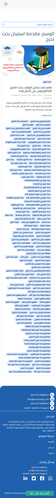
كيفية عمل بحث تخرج (41, 288)
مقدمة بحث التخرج (19, 312)
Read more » (46, 115)
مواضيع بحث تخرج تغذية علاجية (37, 343)
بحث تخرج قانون (17, 204)
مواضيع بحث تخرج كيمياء (17, 354)
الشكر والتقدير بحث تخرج (21, 131)
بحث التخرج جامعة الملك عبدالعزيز (36, 152)
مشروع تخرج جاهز (22, 305)
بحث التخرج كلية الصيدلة (40, 156)
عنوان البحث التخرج (42, 260)
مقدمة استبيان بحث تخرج (40, 312)
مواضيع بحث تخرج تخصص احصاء (37, 340)
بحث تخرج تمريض (25, 166)
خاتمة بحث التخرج (43, 235)
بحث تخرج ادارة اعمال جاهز (39, 162)
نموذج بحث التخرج (43, 368)
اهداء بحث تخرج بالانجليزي (24, 138)
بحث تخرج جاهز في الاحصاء (22, 173)
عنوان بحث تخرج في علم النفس (38, 263)
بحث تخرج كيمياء (22, 211)
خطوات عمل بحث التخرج (40, 239)
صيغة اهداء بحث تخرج (21, 243)
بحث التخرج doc (23, 145)
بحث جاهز (9, 215)
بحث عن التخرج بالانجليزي (25, 218)
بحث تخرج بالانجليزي (42, 166)
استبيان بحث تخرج (43, 124)
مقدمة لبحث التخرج (23, 319)
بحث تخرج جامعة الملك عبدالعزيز (37, 170)
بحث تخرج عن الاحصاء (41, 183)
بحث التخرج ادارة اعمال (41, 149)
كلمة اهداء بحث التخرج (41, 267)
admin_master (20, 95)
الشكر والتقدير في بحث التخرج (38, 135)
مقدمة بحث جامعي (42, 319)
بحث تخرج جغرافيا (43, 176)
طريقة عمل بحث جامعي (40, 256)
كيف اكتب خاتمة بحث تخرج (39, 281)
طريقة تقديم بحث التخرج (23, 246)
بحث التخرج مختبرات (24, 159)
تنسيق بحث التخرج (42, 232)
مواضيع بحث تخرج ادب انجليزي (38, 333)
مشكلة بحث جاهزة (22, 308)
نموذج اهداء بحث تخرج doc (18, 364)
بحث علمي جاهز (43, 218)
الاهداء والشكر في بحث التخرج (18, 128)
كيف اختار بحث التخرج (14, 270)
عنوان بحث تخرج (26, 260)
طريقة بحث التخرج (43, 246)
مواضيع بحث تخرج (24, 322)
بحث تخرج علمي (27, 176)
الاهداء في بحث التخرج (41, 128)
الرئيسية (51, 442)
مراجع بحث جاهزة (25, 298)
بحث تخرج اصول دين (19, 162)
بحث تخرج (47, 81)
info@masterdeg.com (38, 399)
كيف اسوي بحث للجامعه (40, 277)
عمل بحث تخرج (12, 256)
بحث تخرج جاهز (16, 170)
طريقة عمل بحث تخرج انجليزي (38, 253)
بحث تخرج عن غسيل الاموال (39, 190)
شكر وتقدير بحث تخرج (20, 239)
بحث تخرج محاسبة (23, 215)
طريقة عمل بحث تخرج (26, 249)
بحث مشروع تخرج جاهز (30, 222)
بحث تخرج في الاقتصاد (15, 197)
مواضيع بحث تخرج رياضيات (39, 347)
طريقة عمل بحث (43, 249)
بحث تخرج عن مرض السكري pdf (37, 194)
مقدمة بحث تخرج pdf (25, 316)
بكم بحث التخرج (23, 229)
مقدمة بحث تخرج (43, 316)
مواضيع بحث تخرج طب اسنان (38, 350)
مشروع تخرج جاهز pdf (41, 308)
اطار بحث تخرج (28, 124)
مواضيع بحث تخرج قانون (40, 354)
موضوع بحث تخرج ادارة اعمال (20, 361)
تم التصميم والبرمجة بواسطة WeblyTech (21, 493)
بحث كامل (46, 222)
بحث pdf (47, 145)
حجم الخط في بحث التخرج (23, 232)
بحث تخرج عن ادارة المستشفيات (37, 180)
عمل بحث (24, 256)
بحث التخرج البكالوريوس (20, 149)
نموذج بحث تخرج (27, 368)
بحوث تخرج (14, 222)
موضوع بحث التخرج (42, 361)
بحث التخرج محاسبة (42, 159)
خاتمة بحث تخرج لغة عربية (23, 235)
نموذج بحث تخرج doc (42, 371)
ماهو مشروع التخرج (42, 298)
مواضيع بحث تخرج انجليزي (39, 336)
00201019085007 (40, 395)
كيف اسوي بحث (43, 274)
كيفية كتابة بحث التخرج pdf (39, 291)
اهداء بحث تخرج (44, 138)
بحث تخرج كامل (44, 208)
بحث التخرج (36, 145)
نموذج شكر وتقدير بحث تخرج (20, 371)
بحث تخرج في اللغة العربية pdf (38, 204)
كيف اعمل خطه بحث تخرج (16, 277)
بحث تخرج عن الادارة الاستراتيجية (37, 187)
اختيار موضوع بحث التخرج (40, 121)
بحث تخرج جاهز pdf (42, 173)
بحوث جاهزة (45, 225)
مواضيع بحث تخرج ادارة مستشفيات (36, 329)
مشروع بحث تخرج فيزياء (41, 305)
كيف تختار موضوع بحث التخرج (38, 284)
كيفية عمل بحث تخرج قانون (19, 288)
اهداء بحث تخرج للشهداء (16, 142)
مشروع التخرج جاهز (29, 302)
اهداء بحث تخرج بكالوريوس (39, 142)
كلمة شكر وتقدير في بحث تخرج (38, 270)
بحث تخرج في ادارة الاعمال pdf (38, 197)
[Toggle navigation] (6, 4)
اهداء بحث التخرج (17, 135)
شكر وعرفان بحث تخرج (41, 243)
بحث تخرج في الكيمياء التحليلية (37, 201)
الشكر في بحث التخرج (42, 131)
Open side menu (44, 24)
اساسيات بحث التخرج (19, 121)
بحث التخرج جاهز (14, 152)
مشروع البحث (45, 302)
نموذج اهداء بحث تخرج (41, 364)
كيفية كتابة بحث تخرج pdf (39, 295)
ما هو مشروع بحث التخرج (17, 295)
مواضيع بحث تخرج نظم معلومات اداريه (34, 357)
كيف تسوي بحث (17, 284)
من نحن (51, 447)
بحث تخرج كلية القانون (41, 211)
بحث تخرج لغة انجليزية (41, 215)
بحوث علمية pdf (31, 225)
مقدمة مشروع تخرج (42, 322)
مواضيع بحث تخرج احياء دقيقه (38, 326)
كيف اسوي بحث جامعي (24, 274)
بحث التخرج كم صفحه (19, 156)
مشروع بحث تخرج (12, 302)
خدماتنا (51, 453)
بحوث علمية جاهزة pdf (41, 229)
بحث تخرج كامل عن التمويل (24, 208)
